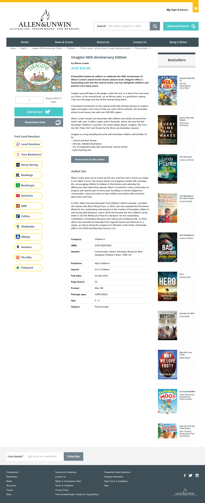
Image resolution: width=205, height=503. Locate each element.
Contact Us (140, 42)
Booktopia (27, 185)
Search (101, 26)
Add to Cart (35, 112)
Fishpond (27, 267)
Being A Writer (178, 42)
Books (25, 42)
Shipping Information (113, 477)
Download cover (35, 122)
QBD (24, 206)
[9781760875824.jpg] (38, 73)
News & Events (64, 42)
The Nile (26, 257)
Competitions (12, 472)
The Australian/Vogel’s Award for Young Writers (77, 494)
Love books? (15, 456)
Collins (25, 216)
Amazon (26, 247)
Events (9, 490)
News (9, 494)
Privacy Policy (62, 490)
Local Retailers (30, 144)
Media (9, 481)
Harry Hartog (29, 165)
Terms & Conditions (64, 485)
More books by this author (90, 159)
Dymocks (27, 195)
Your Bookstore (31, 154)
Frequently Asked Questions (117, 472)
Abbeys (25, 237)
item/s (177, 10)
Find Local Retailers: (27, 136)
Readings (27, 175)
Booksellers (11, 477)
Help (106, 485)
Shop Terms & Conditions (116, 481)
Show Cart (196, 7)
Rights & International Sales (68, 481)
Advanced (178, 26)
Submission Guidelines (66, 472)
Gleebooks (27, 226)
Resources (103, 42)
